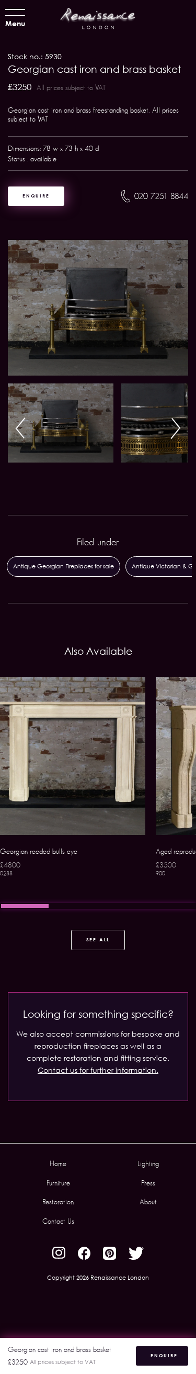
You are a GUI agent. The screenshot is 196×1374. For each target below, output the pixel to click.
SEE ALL (98, 939)
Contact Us (58, 1221)
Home (58, 1163)
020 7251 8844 (161, 196)
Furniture (58, 1183)
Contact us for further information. (98, 1069)
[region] (98, 793)
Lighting (148, 1163)
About (148, 1201)
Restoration (58, 1201)
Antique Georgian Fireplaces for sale (63, 566)
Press (148, 1183)
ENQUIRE (36, 196)
